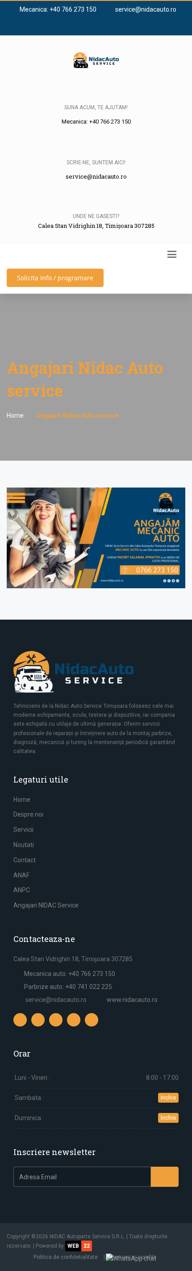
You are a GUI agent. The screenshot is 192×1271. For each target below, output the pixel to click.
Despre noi (28, 814)
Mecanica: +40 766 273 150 (57, 9)
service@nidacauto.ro (145, 9)
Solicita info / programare (55, 278)
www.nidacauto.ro (132, 999)
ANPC (21, 890)
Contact (24, 860)
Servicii (23, 829)
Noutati (23, 844)
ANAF (21, 875)
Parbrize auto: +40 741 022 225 (68, 986)
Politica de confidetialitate (65, 1257)
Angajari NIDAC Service (46, 905)
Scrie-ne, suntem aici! (96, 162)
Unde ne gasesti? (96, 216)
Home (15, 415)
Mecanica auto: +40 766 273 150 (69, 973)
